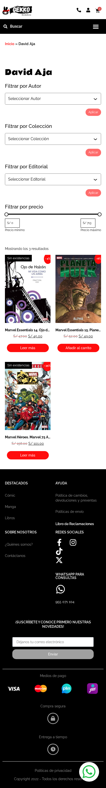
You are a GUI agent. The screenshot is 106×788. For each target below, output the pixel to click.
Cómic (10, 495)
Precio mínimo (15, 230)
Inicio (9, 44)
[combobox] (50, 98)
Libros (10, 518)
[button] (95, 26)
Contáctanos (15, 556)
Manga (10, 507)
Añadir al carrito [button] (78, 348)
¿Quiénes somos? (19, 544)
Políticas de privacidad (53, 771)
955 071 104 (64, 602)
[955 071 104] (60, 589)
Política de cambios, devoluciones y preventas (76, 497)
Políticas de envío (69, 512)
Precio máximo (91, 230)
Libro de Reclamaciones (74, 524)
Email (16, 635)
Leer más (27, 348)
